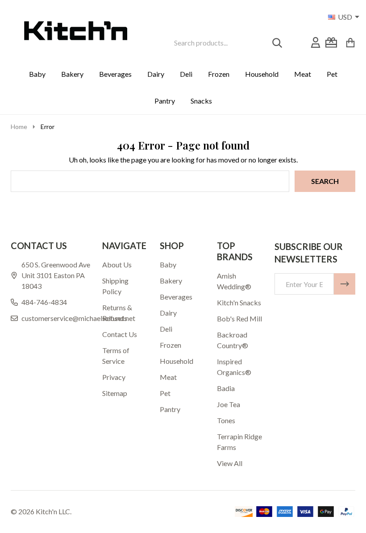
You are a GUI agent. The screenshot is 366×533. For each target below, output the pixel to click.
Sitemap (114, 393)
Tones (226, 420)
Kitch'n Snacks (239, 302)
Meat (302, 74)
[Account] (315, 42)
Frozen (218, 74)
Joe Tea (228, 404)
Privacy (113, 377)
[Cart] (350, 42)
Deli (186, 74)
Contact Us (119, 334)
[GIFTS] (331, 42)
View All (229, 463)
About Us (117, 264)
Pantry (164, 100)
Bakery (72, 74)
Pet (332, 74)
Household (262, 74)
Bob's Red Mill (239, 318)
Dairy (155, 74)
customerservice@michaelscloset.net (78, 318)
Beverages (115, 74)
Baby (37, 74)
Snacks (201, 100)
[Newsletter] (344, 284)
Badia (226, 388)
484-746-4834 (44, 302)
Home (19, 126)
